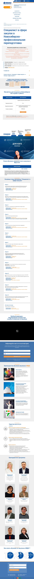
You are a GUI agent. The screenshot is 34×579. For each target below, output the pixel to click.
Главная (5, 23)
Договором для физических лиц (10, 117)
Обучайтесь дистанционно (31, 555)
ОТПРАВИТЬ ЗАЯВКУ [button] (7, 7)
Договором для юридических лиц (21, 117)
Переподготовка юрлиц (17, 18)
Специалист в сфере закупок (7, 25)
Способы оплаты (17, 14)
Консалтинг (17, 16)
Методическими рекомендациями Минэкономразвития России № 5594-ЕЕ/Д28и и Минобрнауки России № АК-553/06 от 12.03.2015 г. (17, 57)
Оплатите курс (20, 555)
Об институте (17, 11)
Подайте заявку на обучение (10, 555)
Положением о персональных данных (22, 116)
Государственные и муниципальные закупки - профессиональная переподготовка (15, 24)
